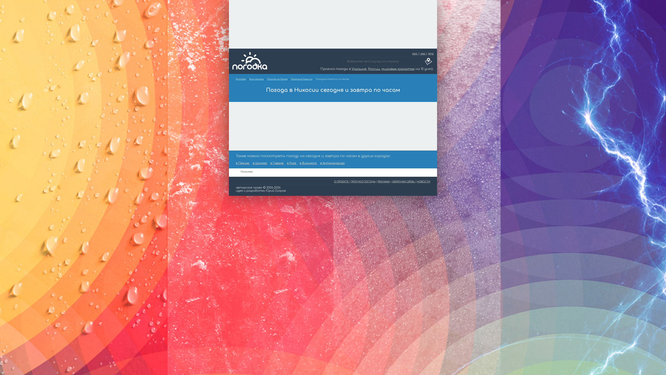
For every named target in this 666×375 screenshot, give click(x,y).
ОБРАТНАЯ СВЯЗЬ (403, 181)
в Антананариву (332, 163)
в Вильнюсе (308, 163)
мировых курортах (398, 69)
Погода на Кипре (277, 79)
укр (423, 53)
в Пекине (243, 163)
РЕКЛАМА (384, 181)
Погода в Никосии (301, 79)
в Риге (292, 163)
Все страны (256, 79)
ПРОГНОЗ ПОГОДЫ (363, 181)
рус (415, 53)
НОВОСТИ (423, 181)
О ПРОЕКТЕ (341, 181)
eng (431, 53)
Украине (359, 69)
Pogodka (241, 79)
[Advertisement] (333, 24)
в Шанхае (260, 163)
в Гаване (277, 163)
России (374, 69)
